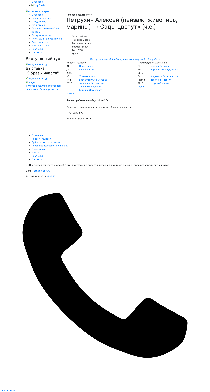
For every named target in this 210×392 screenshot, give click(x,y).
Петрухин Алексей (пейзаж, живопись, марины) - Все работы (125, 59)
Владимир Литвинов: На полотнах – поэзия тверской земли (164, 80)
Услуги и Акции (40, 45)
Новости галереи (41, 18)
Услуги (35, 152)
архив (70, 93)
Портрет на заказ (41, 35)
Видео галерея (39, 42)
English (42, 5)
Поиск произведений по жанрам (49, 145)
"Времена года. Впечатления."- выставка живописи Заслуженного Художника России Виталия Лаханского (93, 83)
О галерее (37, 1)
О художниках (39, 21)
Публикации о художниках (46, 38)
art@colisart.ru (42, 170)
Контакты (36, 52)
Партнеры (37, 48)
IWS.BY (52, 176)
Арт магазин (38, 25)
